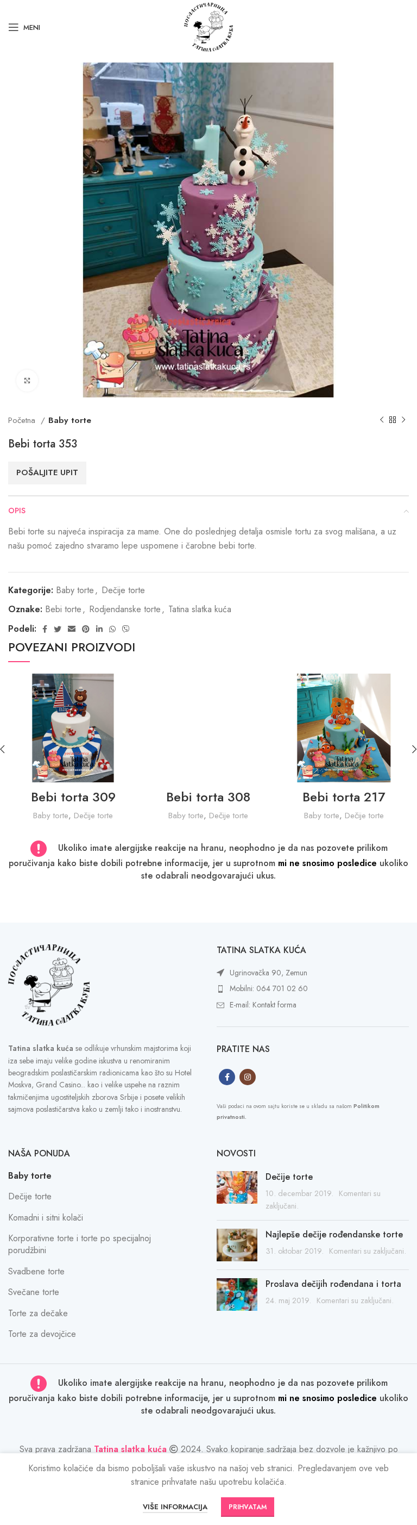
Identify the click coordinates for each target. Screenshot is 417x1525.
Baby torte (69, 420)
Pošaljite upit (47, 472)
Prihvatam (248, 1507)
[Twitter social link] (57, 629)
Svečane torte (33, 1292)
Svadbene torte (36, 1271)
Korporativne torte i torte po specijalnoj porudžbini (79, 1244)
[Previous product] (381, 420)
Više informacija (175, 1507)
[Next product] (403, 420)
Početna (23, 420)
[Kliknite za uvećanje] (27, 380)
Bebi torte (63, 609)
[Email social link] (72, 629)
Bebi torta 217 (343, 796)
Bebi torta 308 (208, 796)
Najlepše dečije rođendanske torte (334, 1234)
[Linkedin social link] (99, 629)
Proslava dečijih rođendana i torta (333, 1284)
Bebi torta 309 (73, 796)
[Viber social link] (126, 629)
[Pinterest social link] (86, 629)
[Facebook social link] (44, 629)
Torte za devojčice (42, 1334)
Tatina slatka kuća (199, 609)
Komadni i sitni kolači (45, 1217)
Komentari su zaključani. (367, 1251)
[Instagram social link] (247, 1077)
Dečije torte (123, 590)
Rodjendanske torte (125, 609)
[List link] (313, 973)
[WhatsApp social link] (112, 629)
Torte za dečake (38, 1313)
